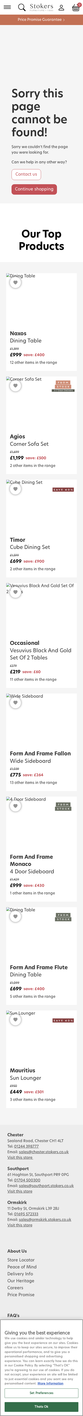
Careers (15, 1288)
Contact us (26, 174)
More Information (50, 1383)
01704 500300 (27, 1180)
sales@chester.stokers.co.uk (44, 1152)
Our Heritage (20, 1281)
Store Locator (21, 1260)
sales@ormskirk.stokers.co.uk (45, 1220)
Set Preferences (41, 1393)
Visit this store (20, 1157)
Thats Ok (41, 1406)
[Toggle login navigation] (61, 7)
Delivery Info (20, 1274)
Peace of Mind (22, 1267)
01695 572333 (26, 1214)
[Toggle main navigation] (7, 7)
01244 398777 (26, 1146)
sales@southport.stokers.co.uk (46, 1186)
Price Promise (21, 1295)
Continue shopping (34, 189)
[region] (41, 1367)
